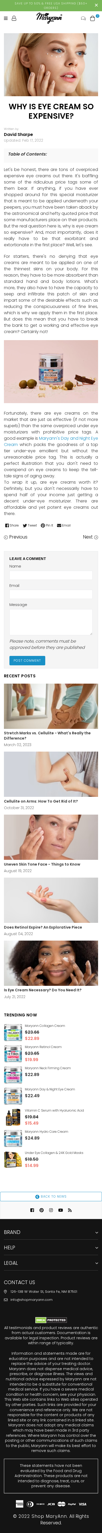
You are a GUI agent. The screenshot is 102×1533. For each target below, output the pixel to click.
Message (18, 604)
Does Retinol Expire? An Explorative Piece (43, 927)
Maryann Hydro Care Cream (46, 1131)
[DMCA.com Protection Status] (51, 1322)
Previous (18, 537)
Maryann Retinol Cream (43, 1047)
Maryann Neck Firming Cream (48, 1068)
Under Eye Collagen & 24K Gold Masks (54, 1153)
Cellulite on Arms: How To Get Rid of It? (41, 801)
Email (14, 585)
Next (88, 537)
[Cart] (92, 18)
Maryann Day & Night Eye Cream (50, 1089)
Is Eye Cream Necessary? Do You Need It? (43, 990)
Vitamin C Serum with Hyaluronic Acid (54, 1110)
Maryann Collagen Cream (45, 1025)
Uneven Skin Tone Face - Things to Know (42, 864)
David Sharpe (18, 134)
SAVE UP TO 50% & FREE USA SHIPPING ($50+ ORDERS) (51, 5)
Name (15, 566)
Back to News (53, 1196)
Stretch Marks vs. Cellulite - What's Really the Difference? (47, 736)
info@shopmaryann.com (31, 1299)
